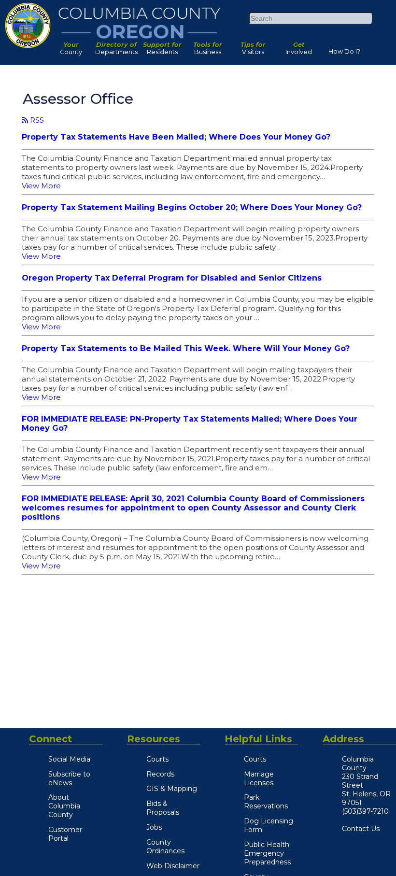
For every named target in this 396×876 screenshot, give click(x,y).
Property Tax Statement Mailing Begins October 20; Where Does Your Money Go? (192, 207)
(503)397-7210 (365, 811)
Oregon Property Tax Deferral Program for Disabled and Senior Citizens (172, 278)
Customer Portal (65, 834)
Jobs (154, 827)
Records (160, 774)
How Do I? (344, 49)
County (71, 46)
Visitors (253, 46)
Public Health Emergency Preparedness (267, 853)
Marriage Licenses (259, 778)
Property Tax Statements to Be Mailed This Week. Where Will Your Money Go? (186, 348)
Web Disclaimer (172, 866)
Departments (116, 46)
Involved (298, 46)
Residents (162, 46)
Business (207, 46)
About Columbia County (64, 806)
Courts (157, 759)
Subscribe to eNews (69, 778)
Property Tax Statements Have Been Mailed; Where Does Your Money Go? (176, 136)
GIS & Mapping (171, 788)
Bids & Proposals (162, 808)
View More (41, 185)
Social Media (69, 759)
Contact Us (361, 828)
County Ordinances (165, 846)
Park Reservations (266, 801)
